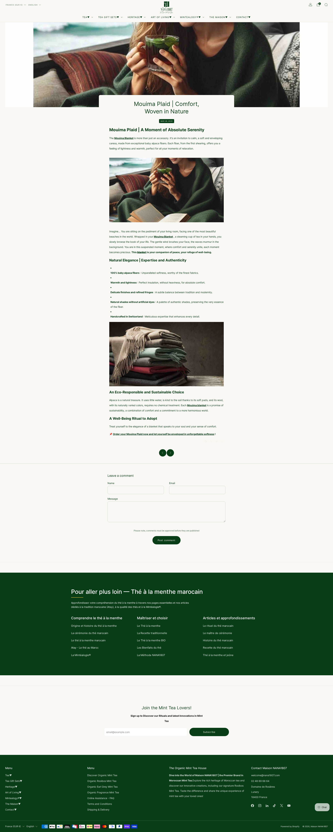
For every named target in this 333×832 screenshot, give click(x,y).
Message (113, 498)
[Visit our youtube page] (289, 805)
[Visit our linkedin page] (267, 805)
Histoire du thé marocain (218, 640)
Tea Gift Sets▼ (108, 17)
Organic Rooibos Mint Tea (101, 780)
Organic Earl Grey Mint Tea (102, 786)
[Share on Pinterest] (216, 441)
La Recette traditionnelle (152, 633)
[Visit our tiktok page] (274, 805)
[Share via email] (222, 441)
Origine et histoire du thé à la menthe (94, 625)
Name (111, 483)
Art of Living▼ (161, 17)
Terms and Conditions (99, 803)
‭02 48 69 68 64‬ (260, 780)
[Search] (326, 4)
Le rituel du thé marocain (218, 625)
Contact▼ (243, 17)
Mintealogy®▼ (190, 17)
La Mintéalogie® (81, 655)
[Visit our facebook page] (252, 805)
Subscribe (209, 732)
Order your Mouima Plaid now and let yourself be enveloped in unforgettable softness (163, 434)
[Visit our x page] (281, 805)
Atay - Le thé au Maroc (85, 647)
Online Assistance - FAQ (100, 798)
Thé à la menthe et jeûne (218, 655)
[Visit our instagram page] (259, 805)
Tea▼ (86, 17)
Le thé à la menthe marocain (88, 640)
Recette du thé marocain (218, 647)
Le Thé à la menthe (148, 625)
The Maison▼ (218, 17)
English (33, 5)
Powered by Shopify (290, 826)
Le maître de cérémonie (217, 633)
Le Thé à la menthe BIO (151, 640)
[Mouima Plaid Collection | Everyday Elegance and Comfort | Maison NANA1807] (166, 189)
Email (172, 483)
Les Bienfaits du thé (149, 647)
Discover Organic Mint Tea (102, 775)
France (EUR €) (14, 5)
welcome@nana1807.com (265, 775)
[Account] (310, 4)
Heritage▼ (135, 17)
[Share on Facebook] (205, 441)
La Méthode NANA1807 (151, 655)
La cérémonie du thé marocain (89, 633)
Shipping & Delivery (98, 809)
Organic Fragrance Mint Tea (103, 792)
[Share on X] (211, 441)
